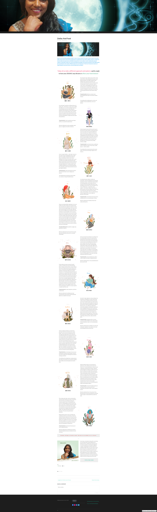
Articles (72, 32)
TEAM (82, 32)
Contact (77, 32)
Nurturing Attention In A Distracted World (93, 501)
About (63, 32)
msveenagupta (64, 40)
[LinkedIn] (77, 505)
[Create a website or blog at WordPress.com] (57, 510)
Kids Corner (67, 32)
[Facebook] (73, 505)
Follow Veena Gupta (89, 460)
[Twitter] (78, 505)
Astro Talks (60, 471)
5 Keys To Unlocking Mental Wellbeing (92, 503)
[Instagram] (75, 505)
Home (59, 32)
